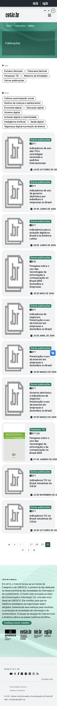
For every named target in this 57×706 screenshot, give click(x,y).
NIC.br (16, 669)
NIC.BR (7, 696)
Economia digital (13, 107)
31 (23, 550)
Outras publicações (14, 80)
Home (9, 26)
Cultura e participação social (19, 98)
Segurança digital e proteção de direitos (24, 126)
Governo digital (12, 112)
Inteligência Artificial (14, 122)
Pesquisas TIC (11, 76)
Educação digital (35, 107)
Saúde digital (37, 122)
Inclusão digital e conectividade (20, 117)
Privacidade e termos (18, 687)
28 (37, 544)
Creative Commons (17, 690)
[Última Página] (34, 550)
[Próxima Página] (28, 550)
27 (31, 544)
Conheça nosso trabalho (16, 623)
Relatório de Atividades (36, 76)
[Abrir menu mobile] (49, 15)
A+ (45, 11)
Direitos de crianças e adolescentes (22, 103)
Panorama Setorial (37, 71)
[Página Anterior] (14, 544)
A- (49, 11)
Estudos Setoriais (13, 71)
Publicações (20, 26)
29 (42, 544)
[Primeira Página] (9, 544)
